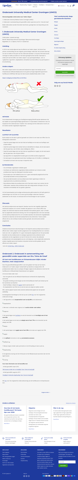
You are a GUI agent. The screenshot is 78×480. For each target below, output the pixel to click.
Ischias (55, 28)
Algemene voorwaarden (8, 464)
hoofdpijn (17, 315)
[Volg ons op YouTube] (60, 86)
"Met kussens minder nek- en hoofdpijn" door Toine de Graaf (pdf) (18, 369)
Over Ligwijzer (5, 452)
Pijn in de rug (58, 408)
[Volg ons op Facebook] (55, 86)
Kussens (23, 458)
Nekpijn (35, 4)
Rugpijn (30, 4)
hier (33, 294)
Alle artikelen (57, 51)
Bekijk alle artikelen (71, 403)
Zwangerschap (49, 4)
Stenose (56, 34)
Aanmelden (65, 72)
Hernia (55, 31)
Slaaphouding (23, 4)
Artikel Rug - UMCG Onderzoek (16, 246)
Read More (7, 423)
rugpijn (20, 285)
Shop (17, 4)
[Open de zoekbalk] (68, 5)
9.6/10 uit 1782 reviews (8, 462)
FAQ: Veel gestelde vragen (8, 456)
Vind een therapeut (25, 456)
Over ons (35, 6)
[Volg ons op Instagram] (57, 86)
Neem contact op (6, 458)
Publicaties (23, 454)
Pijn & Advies (24, 452)
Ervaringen (5, 460)
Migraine (56, 44)
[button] (62, 6)
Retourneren (5, 454)
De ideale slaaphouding (59, 47)
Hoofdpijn (41, 4)
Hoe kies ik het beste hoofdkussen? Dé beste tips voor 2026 (12, 410)
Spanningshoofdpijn (59, 41)
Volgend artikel (45, 392)
